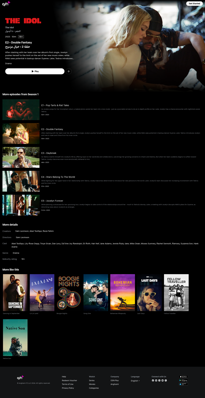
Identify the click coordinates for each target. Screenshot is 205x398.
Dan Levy (56, 243)
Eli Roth (86, 243)
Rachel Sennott (164, 243)
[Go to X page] (165, 381)
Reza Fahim (48, 231)
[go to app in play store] (183, 380)
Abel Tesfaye (36, 231)
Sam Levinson (22, 231)
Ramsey (176, 243)
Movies (92, 384)
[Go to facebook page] (153, 381)
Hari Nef (95, 243)
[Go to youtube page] (162, 381)
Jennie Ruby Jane (121, 243)
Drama (16, 252)
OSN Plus (115, 380)
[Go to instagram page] (156, 381)
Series (91, 380)
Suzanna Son (187, 243)
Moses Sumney (148, 243)
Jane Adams (106, 243)
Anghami (115, 384)
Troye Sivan (45, 243)
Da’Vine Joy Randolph (72, 243)
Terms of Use (67, 384)
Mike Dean (135, 243)
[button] (194, 3)
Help (64, 376)
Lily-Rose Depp (32, 243)
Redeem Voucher (69, 380)
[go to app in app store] (183, 376)
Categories (94, 388)
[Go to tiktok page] (159, 381)
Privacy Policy (68, 388)
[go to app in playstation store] (183, 384)
